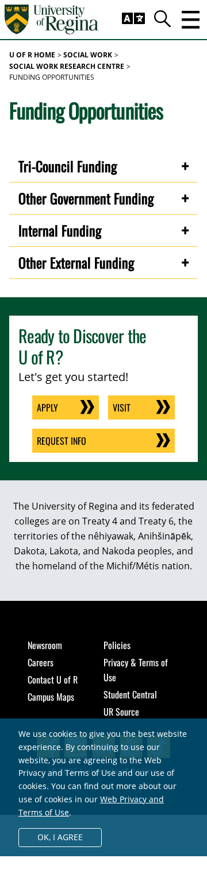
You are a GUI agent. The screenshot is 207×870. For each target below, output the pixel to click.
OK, (60, 837)
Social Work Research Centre (66, 66)
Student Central (130, 694)
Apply (47, 407)
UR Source (121, 711)
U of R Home (32, 55)
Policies (117, 645)
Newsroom (45, 645)
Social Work (87, 55)
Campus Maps (51, 697)
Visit (122, 407)
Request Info (61, 441)
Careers (40, 662)
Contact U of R (53, 679)
